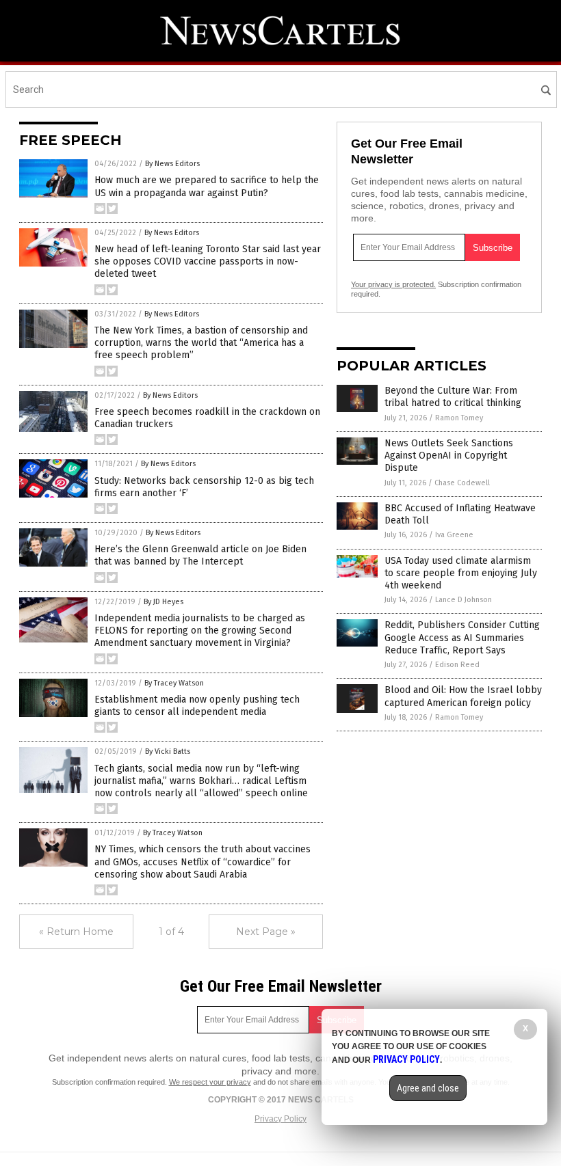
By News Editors (172, 163)
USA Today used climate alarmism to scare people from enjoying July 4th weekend (460, 573)
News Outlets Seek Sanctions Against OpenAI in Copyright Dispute (448, 455)
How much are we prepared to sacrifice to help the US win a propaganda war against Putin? (206, 186)
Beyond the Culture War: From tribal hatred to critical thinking (452, 397)
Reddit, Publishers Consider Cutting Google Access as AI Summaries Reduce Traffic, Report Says (462, 637)
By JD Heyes (163, 601)
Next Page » (266, 931)
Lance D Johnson (463, 599)
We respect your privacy (210, 1082)
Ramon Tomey (459, 417)
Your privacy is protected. (393, 284)
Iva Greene (454, 534)
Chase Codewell (462, 482)
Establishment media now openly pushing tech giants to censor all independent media (197, 706)
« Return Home (76, 931)
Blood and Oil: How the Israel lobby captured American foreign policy (463, 696)
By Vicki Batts (167, 751)
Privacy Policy (280, 1119)
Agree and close (428, 1088)
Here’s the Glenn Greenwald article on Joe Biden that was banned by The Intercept (200, 555)
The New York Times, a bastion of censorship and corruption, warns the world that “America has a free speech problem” (201, 343)
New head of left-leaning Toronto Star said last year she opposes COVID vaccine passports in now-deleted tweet (207, 261)
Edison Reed (457, 664)
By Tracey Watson (174, 683)
